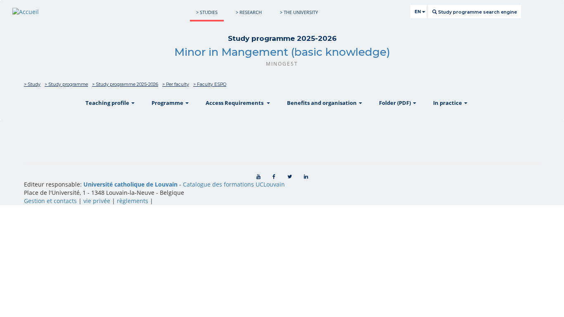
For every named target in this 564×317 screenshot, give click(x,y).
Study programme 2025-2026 (282, 38)
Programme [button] (168, 102)
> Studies (207, 12)
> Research (249, 12)
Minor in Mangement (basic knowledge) (282, 52)
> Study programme (66, 84)
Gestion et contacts (50, 201)
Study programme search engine (477, 12)
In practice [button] (448, 102)
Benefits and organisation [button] (322, 102)
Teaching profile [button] (107, 102)
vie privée (96, 201)
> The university (299, 12)
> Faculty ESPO (209, 84)
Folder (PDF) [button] (395, 102)
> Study (32, 84)
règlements (132, 201)
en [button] (418, 11)
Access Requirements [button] (236, 102)
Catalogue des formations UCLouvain (234, 184)
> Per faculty (175, 84)
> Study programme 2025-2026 (125, 84)
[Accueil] (25, 12)
